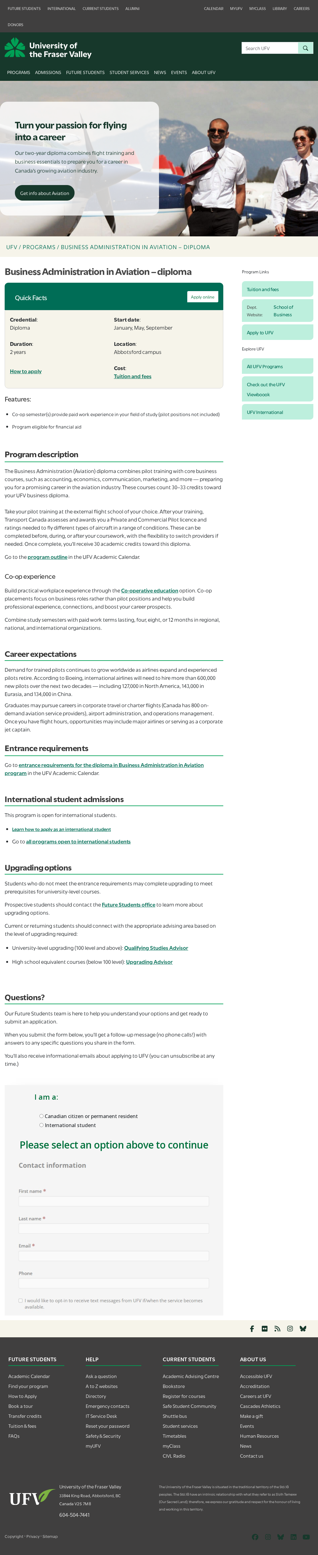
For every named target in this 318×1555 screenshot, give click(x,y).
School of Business (283, 310)
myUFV (236, 8)
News (160, 72)
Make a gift (251, 1415)
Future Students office (128, 904)
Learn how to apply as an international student (61, 828)
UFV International (265, 411)
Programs (18, 72)
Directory (96, 1395)
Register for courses (184, 1395)
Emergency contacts (107, 1405)
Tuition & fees (22, 1425)
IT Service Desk (101, 1415)
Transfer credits (25, 1415)
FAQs (14, 1435)
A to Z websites (102, 1385)
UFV (11, 247)
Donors (15, 24)
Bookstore (174, 1385)
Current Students (101, 8)
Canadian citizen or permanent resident (90, 1116)
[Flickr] (264, 1328)
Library (280, 8)
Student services (180, 1425)
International (62, 8)
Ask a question (101, 1375)
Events (179, 72)
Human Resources (259, 1435)
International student (69, 1125)
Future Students (24, 8)
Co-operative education (149, 590)
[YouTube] (306, 1537)
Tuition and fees (133, 376)
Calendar (213, 8)
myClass (257, 8)
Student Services (129, 72)
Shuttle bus (175, 1415)
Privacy (32, 1536)
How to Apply (22, 1395)
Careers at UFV (255, 1395)
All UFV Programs (265, 366)
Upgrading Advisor (149, 961)
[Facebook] (252, 1328)
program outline (47, 556)
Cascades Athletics (260, 1405)
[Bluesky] (303, 1328)
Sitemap (50, 1536)
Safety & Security (103, 1435)
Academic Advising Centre (191, 1375)
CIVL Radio (174, 1455)
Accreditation (255, 1385)
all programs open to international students (78, 841)
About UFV (204, 72)
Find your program (28, 1385)
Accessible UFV (256, 1375)
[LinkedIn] (293, 1537)
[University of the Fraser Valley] (48, 47)
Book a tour (20, 1405)
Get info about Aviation (44, 192)
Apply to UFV (260, 332)
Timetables (174, 1435)
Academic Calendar (29, 1375)
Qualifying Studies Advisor (156, 947)
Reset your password (107, 1425)
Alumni (132, 8)
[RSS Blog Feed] (277, 1328)
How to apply (26, 371)
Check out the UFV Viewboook (266, 389)
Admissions (48, 72)
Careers (302, 8)
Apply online (202, 297)
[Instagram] (290, 1328)
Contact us (251, 1455)
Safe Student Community (189, 1405)
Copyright (14, 1536)
